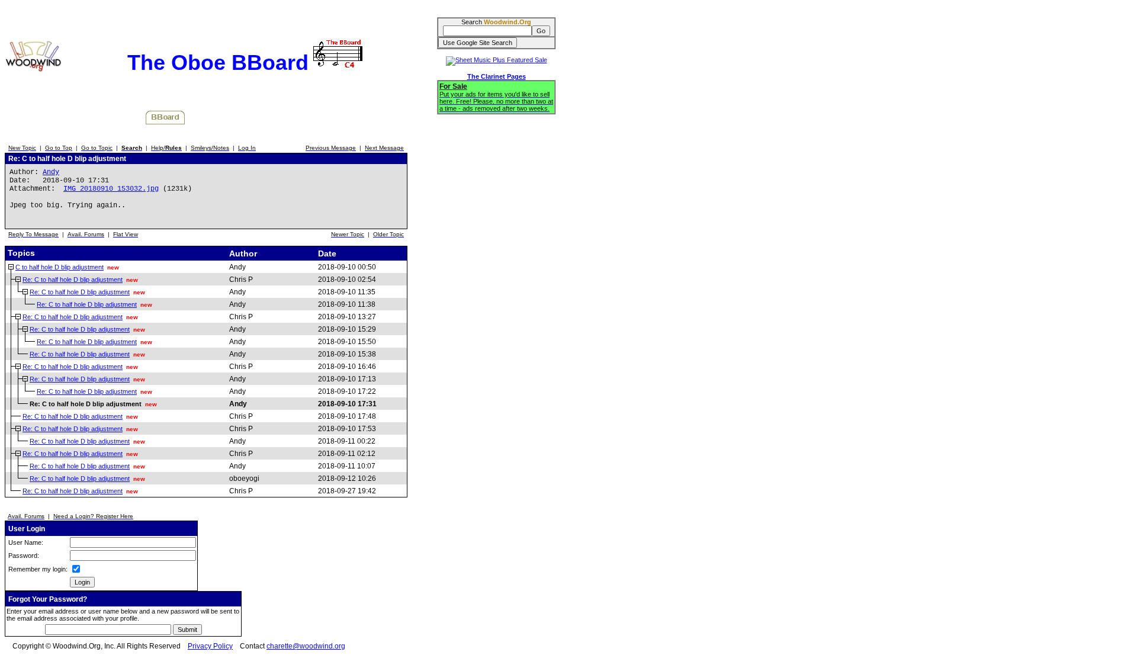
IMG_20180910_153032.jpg (111, 189)
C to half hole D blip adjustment (59, 267)
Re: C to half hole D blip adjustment (73, 279)
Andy (51, 172)
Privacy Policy (210, 646)
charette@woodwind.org (305, 646)
